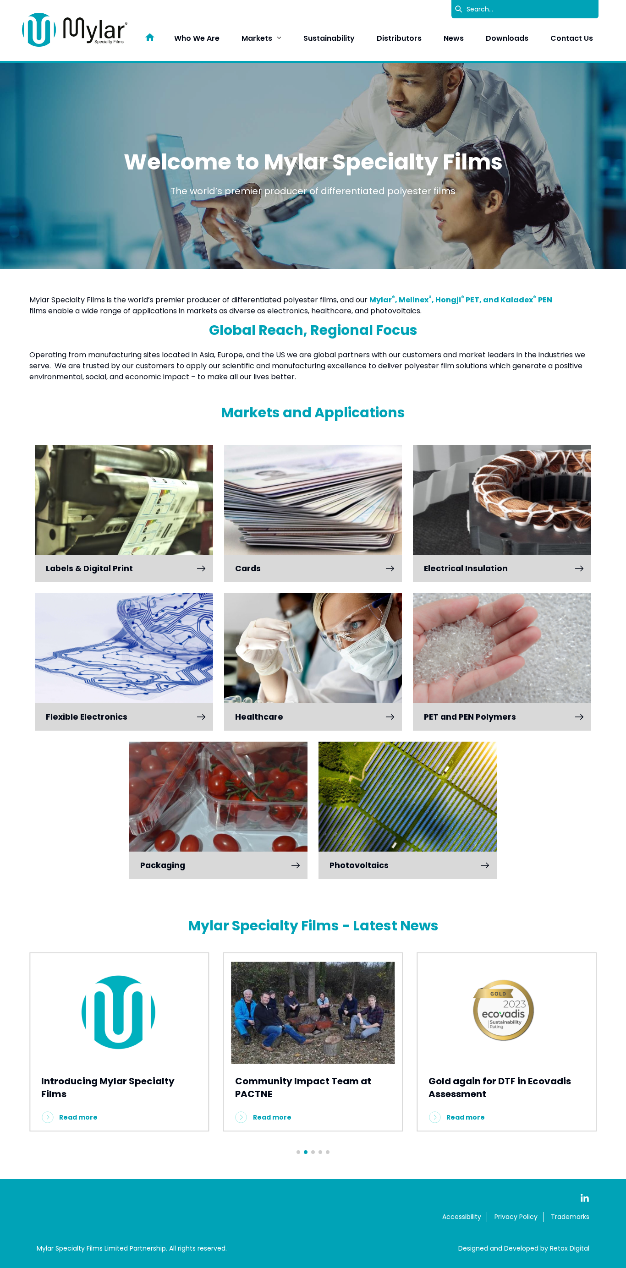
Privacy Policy (516, 1216)
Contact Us (571, 38)
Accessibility (461, 1216)
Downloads (507, 38)
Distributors (399, 38)
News (454, 38)
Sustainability (329, 38)
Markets (257, 38)
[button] (298, 1152)
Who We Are (197, 38)
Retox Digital (569, 1248)
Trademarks (570, 1216)
